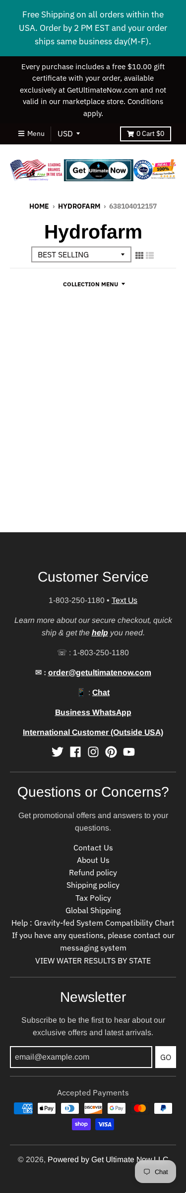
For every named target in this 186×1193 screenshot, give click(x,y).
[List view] (150, 255)
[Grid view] (139, 255)
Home (39, 206)
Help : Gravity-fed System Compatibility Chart (93, 923)
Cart (150, 133)
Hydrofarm (79, 206)
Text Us (124, 600)
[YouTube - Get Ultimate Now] (129, 752)
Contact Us (93, 847)
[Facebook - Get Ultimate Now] (75, 752)
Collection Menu (90, 284)
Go (165, 1057)
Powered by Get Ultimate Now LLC (108, 1159)
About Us (93, 860)
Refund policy (93, 872)
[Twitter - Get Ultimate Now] (57, 752)
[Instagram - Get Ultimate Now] (93, 752)
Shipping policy (93, 885)
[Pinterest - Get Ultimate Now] (111, 752)
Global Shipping (93, 910)
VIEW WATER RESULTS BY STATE (93, 960)
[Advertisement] (93, 439)
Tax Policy (93, 898)
